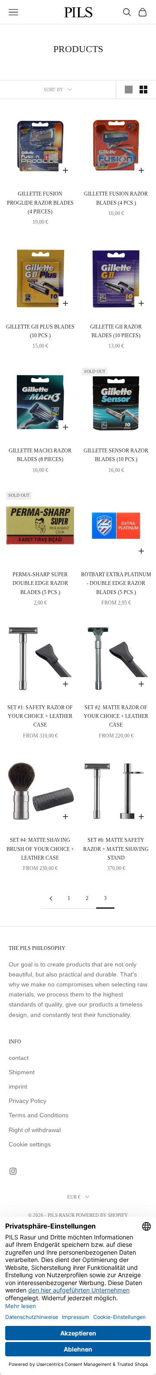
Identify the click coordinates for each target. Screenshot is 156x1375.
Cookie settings (30, 1144)
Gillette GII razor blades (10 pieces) (116, 331)
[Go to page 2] (51, 898)
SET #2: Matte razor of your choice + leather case (116, 716)
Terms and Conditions (38, 1115)
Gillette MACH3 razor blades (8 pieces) (40, 455)
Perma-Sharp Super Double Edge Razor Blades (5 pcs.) (40, 583)
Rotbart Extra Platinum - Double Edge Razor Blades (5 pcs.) (116, 583)
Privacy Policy (27, 1100)
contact (19, 1057)
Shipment (22, 1072)
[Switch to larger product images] (129, 89)
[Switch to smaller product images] (143, 89)
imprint (18, 1086)
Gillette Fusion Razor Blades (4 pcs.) (116, 198)
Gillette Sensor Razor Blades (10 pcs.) (116, 455)
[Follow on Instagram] (13, 1171)
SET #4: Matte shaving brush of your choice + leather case (40, 849)
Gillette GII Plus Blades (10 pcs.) (40, 331)
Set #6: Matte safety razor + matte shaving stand (116, 849)
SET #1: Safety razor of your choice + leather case (40, 716)
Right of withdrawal (35, 1129)
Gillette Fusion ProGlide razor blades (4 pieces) (40, 203)
